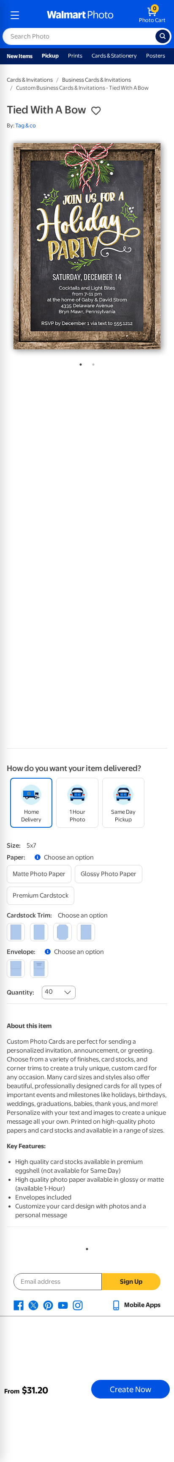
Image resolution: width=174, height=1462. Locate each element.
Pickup (50, 56)
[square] (16, 932)
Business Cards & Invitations (96, 80)
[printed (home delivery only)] (39, 968)
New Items (20, 56)
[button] (96, 111)
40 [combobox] (49, 991)
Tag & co (25, 125)
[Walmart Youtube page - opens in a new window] (63, 1305)
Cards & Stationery (114, 56)
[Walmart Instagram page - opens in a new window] (78, 1305)
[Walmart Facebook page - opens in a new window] (19, 1305)
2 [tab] (91, 363)
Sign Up (131, 1281)
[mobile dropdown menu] (14, 15)
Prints (75, 56)
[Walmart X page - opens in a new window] (33, 1305)
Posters (155, 56)
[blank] (16, 968)
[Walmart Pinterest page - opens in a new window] (48, 1305)
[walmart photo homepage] (80, 15)
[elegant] (62, 932)
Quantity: (20, 992)
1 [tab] (79, 363)
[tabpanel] (87, 246)
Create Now (130, 1389)
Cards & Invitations (30, 80)
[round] (39, 932)
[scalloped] (86, 932)
